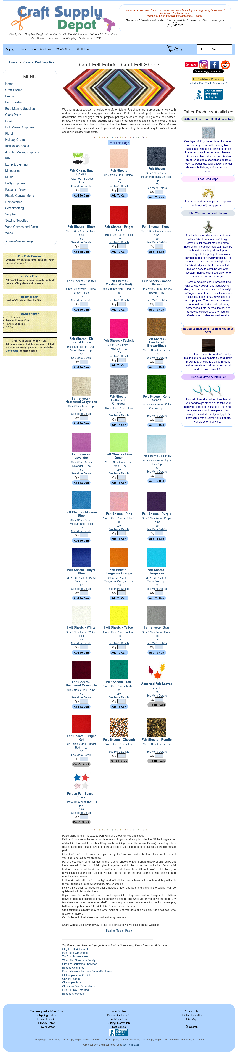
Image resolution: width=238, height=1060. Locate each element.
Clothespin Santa (72, 982)
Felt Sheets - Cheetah (119, 739)
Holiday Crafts (15, 139)
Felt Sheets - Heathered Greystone (81, 400)
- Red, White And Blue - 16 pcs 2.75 (81, 807)
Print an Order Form (119, 1015)
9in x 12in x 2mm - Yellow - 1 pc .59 (119, 637)
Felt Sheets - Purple (156, 513)
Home (23, 49)
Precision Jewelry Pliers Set (208, 377)
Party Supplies (15, 183)
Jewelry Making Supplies (22, 152)
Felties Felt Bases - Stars (81, 795)
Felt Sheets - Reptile (157, 739)
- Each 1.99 (157, 691)
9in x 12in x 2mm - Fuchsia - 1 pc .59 (119, 350)
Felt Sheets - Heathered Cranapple (81, 683)
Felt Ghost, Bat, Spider (81, 172)
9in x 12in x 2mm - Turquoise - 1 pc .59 (157, 583)
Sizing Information (119, 1023)
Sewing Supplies (16, 220)
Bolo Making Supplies (20, 108)
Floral (9, 133)
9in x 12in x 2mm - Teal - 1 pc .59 (119, 691)
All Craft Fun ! (30, 276)
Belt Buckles (13, 102)
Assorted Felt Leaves (156, 683)
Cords (9, 121)
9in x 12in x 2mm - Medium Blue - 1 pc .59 (81, 525)
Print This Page (119, 143)
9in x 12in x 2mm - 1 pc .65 (157, 353)
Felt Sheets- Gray (157, 627)
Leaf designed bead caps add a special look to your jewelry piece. (208, 203)
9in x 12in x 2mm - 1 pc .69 (81, 693)
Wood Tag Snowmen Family (78, 960)
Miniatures (12, 170)
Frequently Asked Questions (46, 1011)
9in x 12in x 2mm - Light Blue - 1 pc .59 (157, 465)
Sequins (10, 214)
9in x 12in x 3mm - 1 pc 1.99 (119, 238)
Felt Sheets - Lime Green (119, 456)
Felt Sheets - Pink (119, 513)
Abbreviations (119, 1019)
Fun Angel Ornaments (75, 953)
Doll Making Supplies (19, 127)
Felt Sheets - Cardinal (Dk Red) (119, 282)
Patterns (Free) (15, 189)
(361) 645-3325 (131, 1044)
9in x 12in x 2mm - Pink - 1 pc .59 (119, 523)
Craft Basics (13, 89)
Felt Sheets (119, 170)
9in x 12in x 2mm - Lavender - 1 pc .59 (81, 467)
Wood (9, 232)
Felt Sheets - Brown (156, 226)
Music (9, 177)
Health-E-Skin (29, 296)
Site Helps (82, 49)
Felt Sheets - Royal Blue (81, 571)
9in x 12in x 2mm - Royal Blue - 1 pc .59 (81, 583)
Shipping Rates (46, 1015)
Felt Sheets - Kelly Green (156, 398)
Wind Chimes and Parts (21, 226)
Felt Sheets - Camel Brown (81, 282)
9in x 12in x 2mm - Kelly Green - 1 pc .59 (157, 409)
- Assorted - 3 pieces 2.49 (81, 182)
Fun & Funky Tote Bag (75, 990)
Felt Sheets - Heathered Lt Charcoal (119, 399)
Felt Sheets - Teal (119, 681)
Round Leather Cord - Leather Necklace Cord (208, 330)
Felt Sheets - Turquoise (156, 571)
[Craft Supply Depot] (63, 18)
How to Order (46, 1027)
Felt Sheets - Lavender (81, 456)
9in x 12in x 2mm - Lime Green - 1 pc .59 (119, 467)
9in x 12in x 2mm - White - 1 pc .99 (81, 637)
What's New (63, 49)
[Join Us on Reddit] (225, 64)
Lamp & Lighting (16, 164)
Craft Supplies (40, 49)
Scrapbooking (14, 208)
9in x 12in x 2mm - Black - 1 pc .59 (81, 236)
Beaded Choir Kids (73, 967)
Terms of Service (46, 1019)
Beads (9, 96)
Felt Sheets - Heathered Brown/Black (156, 342)
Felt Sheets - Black (81, 226)
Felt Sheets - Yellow (119, 627)
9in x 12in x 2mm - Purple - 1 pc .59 (157, 523)
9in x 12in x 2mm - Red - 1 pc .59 (119, 294)
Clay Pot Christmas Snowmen (79, 964)
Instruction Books (17, 145)
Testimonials (119, 1027)
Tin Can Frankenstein (75, 956)
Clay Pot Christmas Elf (75, 949)
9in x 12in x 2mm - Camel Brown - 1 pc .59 (81, 294)
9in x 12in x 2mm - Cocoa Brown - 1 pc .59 (157, 294)
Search (193, 1027)
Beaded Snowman (73, 993)
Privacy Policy (46, 1023)
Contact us (12, 350)
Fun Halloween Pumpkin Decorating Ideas (87, 971)
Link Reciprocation (191, 1015)
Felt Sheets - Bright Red (118, 228)
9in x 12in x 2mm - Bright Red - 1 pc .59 (81, 749)
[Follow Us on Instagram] (203, 64)
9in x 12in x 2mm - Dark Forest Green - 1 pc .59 (81, 352)
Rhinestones (13, 201)
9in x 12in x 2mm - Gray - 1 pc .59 (157, 637)
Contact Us (191, 1011)
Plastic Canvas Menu (19, 195)
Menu (10, 49)
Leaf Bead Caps (208, 179)
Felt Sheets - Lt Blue (157, 456)
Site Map (191, 1019)
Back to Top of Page (119, 930)
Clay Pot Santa (71, 979)
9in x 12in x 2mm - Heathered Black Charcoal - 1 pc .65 (156, 180)
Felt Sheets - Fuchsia (118, 340)
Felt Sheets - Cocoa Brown (156, 282)
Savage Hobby (30, 313)
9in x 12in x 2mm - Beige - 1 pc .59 (119, 180)
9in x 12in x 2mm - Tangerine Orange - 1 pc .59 (119, 583)
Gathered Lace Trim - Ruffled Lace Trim (208, 119)
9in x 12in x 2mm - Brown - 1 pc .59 (157, 236)
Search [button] (215, 49)
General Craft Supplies (38, 62)
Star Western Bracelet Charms (208, 213)
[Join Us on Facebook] (214, 64)
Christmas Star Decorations (78, 986)
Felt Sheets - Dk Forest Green (81, 340)
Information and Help (19, 241)
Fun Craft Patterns (29, 256)
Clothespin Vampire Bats (76, 975)
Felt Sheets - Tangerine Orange (119, 571)
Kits (7, 158)
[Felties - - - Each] (156, 671)
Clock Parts (13, 114)
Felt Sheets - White (81, 627)
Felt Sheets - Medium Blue (81, 513)
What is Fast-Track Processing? (208, 83)
